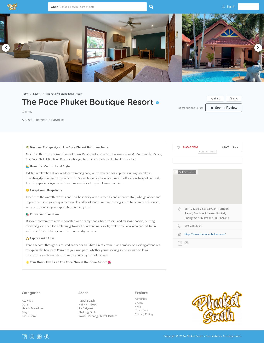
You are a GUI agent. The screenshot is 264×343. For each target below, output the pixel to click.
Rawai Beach (86, 300)
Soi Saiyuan (85, 308)
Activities (27, 300)
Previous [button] (6, 48)
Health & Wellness (33, 308)
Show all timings (208, 152)
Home (25, 93)
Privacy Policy (144, 314)
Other (25, 304)
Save (235, 98)
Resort (36, 93)
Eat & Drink (29, 316)
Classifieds (142, 310)
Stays (25, 312)
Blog (138, 306)
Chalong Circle (87, 312)
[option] (132, 47)
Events (139, 302)
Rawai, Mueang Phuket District (97, 316)
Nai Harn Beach (88, 304)
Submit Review (225, 107)
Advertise (141, 298)
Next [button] (258, 48)
